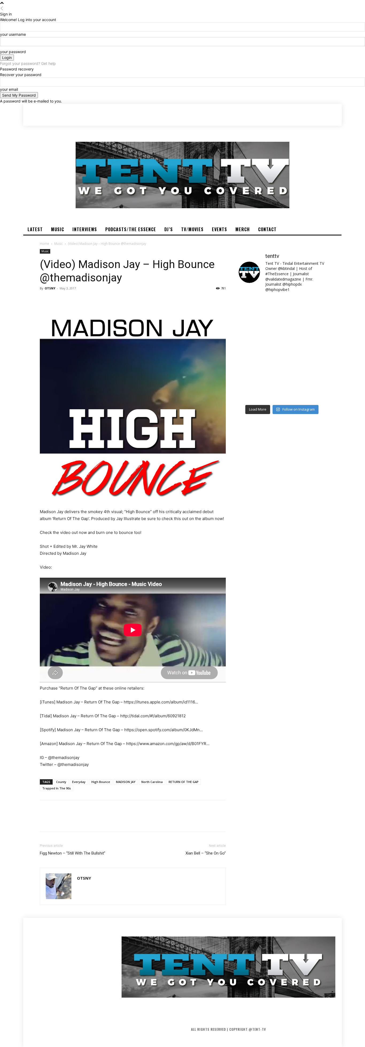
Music (58, 243)
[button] (311, 114)
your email (9, 89)
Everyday (79, 782)
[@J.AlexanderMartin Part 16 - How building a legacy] (260, 362)
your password (13, 51)
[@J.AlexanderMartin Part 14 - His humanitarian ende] (260, 388)
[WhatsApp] (82, 300)
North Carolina (152, 782)
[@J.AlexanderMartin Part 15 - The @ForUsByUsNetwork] (304, 362)
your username (13, 34)
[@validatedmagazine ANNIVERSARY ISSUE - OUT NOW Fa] (260, 336)
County (61, 782)
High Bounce (100, 782)
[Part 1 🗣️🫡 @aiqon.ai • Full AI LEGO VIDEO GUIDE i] (260, 310)
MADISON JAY (125, 782)
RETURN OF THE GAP (184, 782)
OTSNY (50, 288)
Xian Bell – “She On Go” (205, 853)
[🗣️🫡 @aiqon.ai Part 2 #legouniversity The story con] (304, 310)
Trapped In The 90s (56, 788)
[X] (57, 300)
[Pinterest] (69, 300)
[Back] (2, 8)
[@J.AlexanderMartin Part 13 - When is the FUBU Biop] (304, 388)
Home (44, 243)
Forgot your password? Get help (28, 63)
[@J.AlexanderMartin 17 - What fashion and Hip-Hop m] (304, 336)
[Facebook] (45, 300)
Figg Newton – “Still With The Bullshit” (72, 853)
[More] (94, 300)
